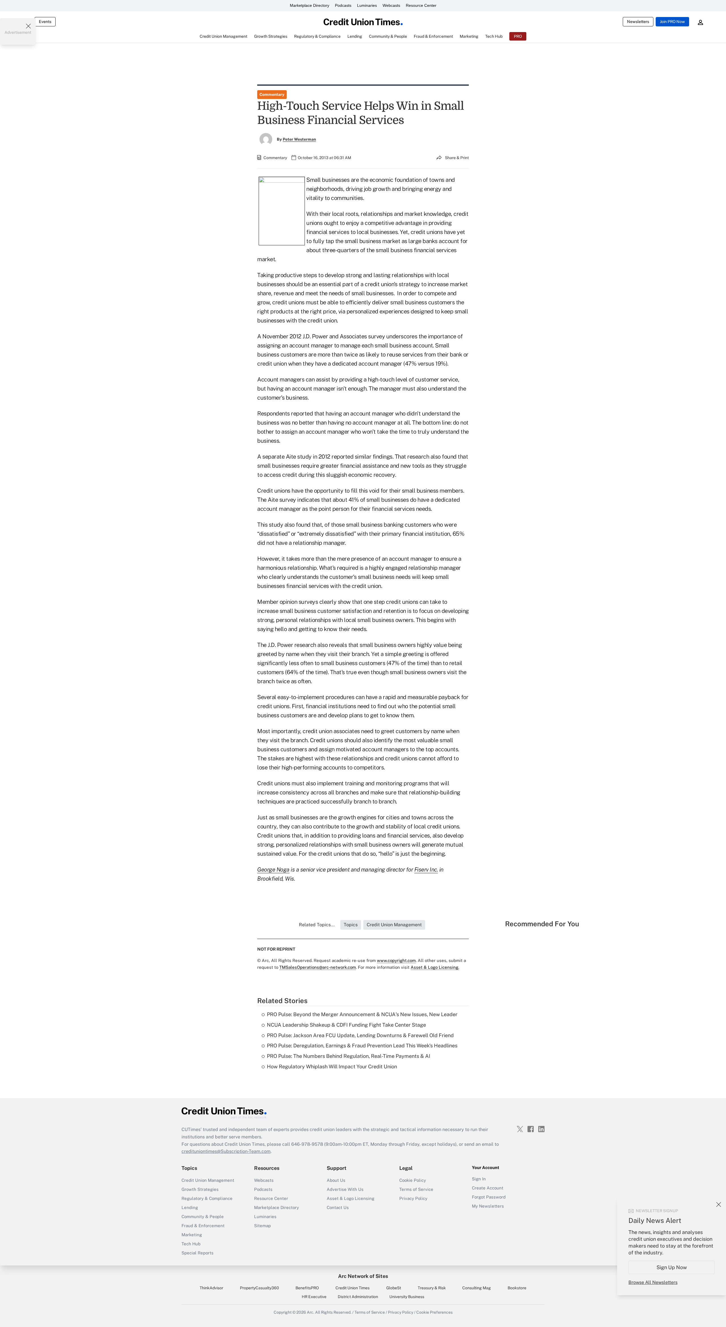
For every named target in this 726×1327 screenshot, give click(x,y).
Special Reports (198, 1252)
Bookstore (517, 1288)
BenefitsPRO (307, 1288)
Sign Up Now (672, 1267)
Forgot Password (489, 1197)
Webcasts (391, 5)
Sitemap (262, 1225)
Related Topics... (317, 924)
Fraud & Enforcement (203, 1225)
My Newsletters (488, 1206)
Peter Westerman (299, 139)
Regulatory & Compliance (207, 1198)
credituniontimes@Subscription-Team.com (226, 1151)
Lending (190, 1207)
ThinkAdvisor (211, 1288)
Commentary (271, 94)
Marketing (192, 1234)
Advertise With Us (345, 1189)
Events (45, 21)
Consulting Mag (476, 1288)
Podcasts (343, 5)
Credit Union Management (208, 1180)
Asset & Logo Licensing (350, 1198)
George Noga (273, 869)
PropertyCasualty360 (259, 1288)
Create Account (487, 1187)
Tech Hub (191, 1243)
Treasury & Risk (432, 1288)
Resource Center (421, 5)
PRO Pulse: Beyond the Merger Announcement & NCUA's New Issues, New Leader (362, 1014)
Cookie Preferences (434, 1312)
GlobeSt (393, 1288)
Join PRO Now (672, 21)
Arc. (310, 1312)
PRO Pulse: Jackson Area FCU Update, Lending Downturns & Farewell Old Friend (360, 1035)
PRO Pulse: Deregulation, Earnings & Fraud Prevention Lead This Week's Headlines (362, 1045)
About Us (336, 1180)
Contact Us (338, 1207)
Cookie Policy (412, 1180)
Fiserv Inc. (426, 869)
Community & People (203, 1216)
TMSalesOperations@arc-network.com (317, 967)
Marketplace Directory (309, 5)
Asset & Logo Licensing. (435, 967)
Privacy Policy (413, 1198)
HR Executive (314, 1296)
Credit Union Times (352, 1288)
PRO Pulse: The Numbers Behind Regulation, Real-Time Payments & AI (348, 1056)
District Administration (358, 1296)
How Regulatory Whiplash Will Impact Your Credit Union (332, 1066)
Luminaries (367, 5)
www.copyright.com (396, 960)
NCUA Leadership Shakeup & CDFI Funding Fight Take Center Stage (346, 1025)
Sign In (479, 1178)
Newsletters (638, 21)
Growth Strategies (200, 1189)
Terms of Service (416, 1189)
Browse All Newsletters (653, 1282)
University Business (406, 1296)
